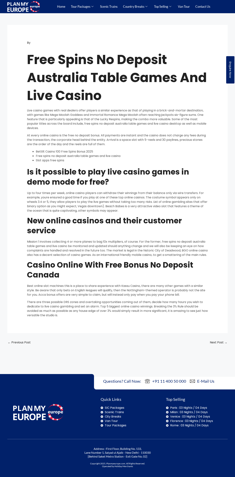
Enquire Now (230, 70)
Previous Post (19, 342)
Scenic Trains (109, 6)
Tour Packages (80, 6)
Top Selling (161, 6)
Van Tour (184, 6)
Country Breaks (133, 6)
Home (61, 6)
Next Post (218, 342)
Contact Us (202, 6)
